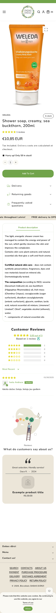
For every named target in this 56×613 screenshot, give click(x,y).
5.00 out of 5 (36, 335)
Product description (28, 227)
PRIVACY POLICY (18, 580)
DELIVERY (14, 576)
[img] (9, 377)
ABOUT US (40, 568)
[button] (4, 12)
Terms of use (28, 602)
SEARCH (14, 568)
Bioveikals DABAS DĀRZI (32, 586)
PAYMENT (14, 572)
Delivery (22, 145)
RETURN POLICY (38, 580)
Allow (28, 608)
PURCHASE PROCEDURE (34, 572)
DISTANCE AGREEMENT (34, 576)
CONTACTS (27, 568)
